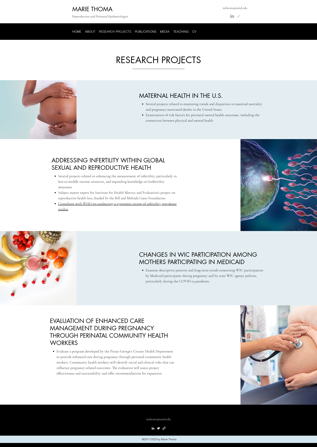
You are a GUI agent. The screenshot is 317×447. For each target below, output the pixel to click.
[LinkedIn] (232, 16)
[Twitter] (158, 428)
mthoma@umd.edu (235, 8)
